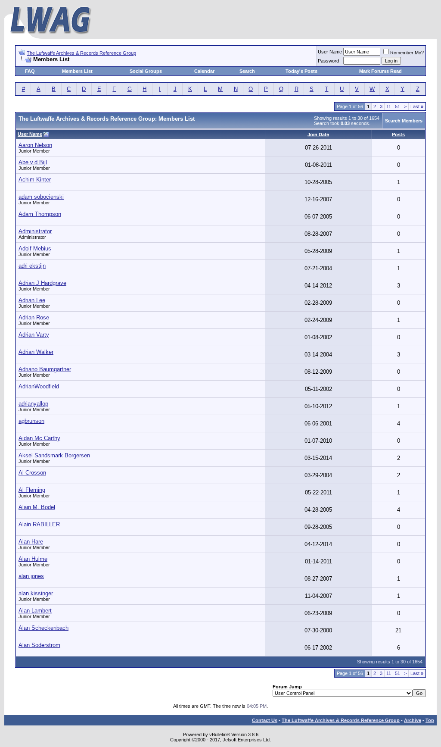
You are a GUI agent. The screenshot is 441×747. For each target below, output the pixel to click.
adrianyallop (33, 403)
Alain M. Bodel (37, 507)
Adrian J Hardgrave (42, 283)
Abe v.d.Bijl (33, 162)
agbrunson (31, 421)
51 (397, 106)
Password (328, 60)
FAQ (30, 71)
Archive (412, 720)
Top (429, 720)
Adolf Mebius (35, 248)
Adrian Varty (34, 334)
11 (388, 106)
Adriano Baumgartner (45, 369)
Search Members (403, 120)
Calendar (204, 71)
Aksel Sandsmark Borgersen (54, 455)
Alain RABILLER (39, 524)
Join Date (318, 134)
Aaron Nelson (35, 145)
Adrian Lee (32, 300)
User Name (330, 51)
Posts (398, 134)
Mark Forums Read (380, 71)
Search (247, 71)
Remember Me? (407, 52)
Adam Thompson (40, 214)
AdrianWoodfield (39, 386)
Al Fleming (32, 490)
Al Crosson (32, 472)
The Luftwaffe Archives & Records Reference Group (81, 53)
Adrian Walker (36, 352)
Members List (77, 71)
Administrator (35, 231)
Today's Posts (301, 71)
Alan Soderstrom (39, 645)
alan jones (31, 576)
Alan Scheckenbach (43, 628)
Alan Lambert (35, 610)
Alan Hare (31, 541)
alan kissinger (36, 593)
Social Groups (146, 71)
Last (416, 106)
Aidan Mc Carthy (39, 438)
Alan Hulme (33, 559)
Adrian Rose (34, 317)
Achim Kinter (35, 179)
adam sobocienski (41, 197)
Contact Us (264, 720)
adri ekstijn (32, 266)
